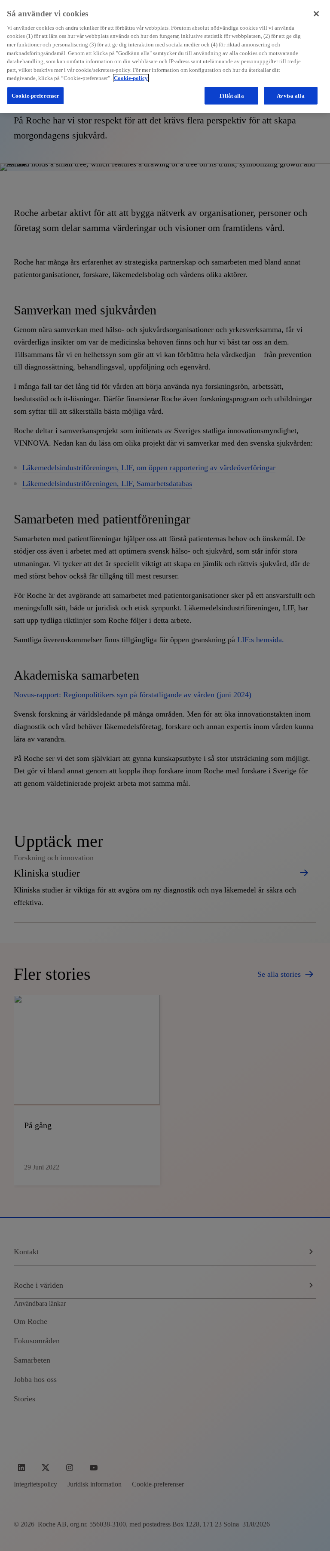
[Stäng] (316, 13)
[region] (165, 56)
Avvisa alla (290, 95)
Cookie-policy (131, 78)
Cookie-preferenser (35, 95)
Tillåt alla (231, 95)
